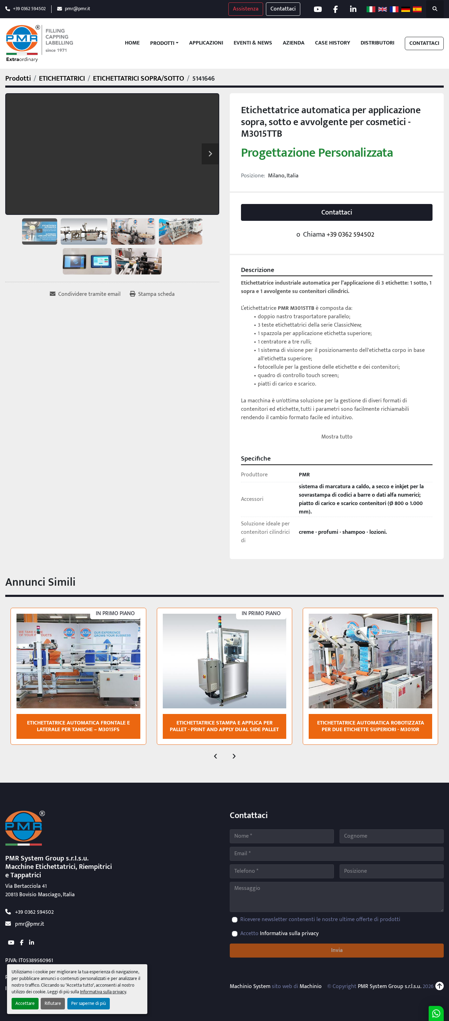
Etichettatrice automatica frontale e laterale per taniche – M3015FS (78, 726)
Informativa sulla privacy (103, 992)
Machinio (311, 986)
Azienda (293, 43)
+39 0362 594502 (29, 9)
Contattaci (283, 9)
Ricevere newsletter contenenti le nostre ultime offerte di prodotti (320, 920)
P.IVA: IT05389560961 (29, 960)
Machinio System (250, 986)
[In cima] (439, 986)
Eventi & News (253, 43)
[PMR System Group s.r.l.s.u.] (25, 828)
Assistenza (246, 9)
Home (132, 43)
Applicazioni (206, 43)
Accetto (279, 934)
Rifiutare (53, 1003)
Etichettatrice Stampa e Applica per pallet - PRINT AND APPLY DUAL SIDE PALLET (224, 726)
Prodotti (162, 43)
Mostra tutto (337, 437)
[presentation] (215, 755)
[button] (164, 43)
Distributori (377, 43)
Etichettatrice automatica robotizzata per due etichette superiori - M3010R (370, 726)
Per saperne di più (88, 1003)
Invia (337, 950)
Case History (332, 43)
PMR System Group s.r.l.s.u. (389, 986)
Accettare (25, 1003)
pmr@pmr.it (77, 9)
